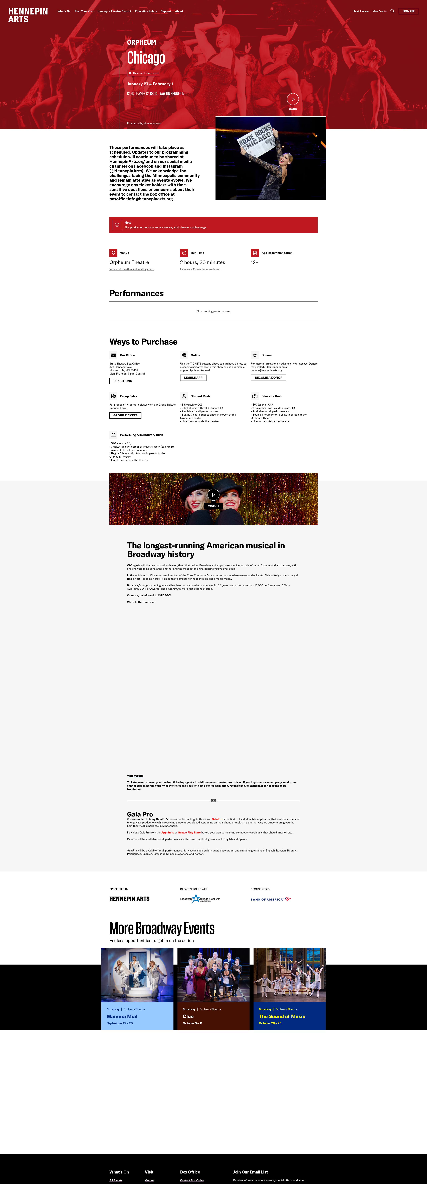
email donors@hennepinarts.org (270, 368)
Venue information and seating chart (131, 269)
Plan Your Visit (84, 11)
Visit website (135, 775)
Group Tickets (125, 415)
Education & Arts (146, 11)
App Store (167, 832)
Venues (149, 1180)
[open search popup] (392, 11)
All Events (115, 1180)
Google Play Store (189, 832)
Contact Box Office (192, 1180)
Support (166, 11)
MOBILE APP (193, 378)
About (179, 11)
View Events (379, 11)
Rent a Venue (361, 11)
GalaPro (217, 819)
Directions (122, 381)
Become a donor (268, 378)
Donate (409, 11)
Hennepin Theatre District (114, 11)
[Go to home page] (28, 15)
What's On (64, 11)
